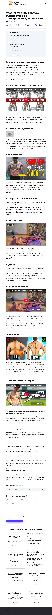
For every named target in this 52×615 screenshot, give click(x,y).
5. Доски (12, 48)
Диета (17, 2)
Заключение (13, 52)
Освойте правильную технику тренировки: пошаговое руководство (35, 540)
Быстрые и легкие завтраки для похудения (37, 574)
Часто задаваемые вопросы (17, 55)
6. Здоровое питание (15, 50)
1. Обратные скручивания (16, 40)
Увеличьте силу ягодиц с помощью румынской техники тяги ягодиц (36, 593)
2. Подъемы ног (14, 42)
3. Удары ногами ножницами (17, 44)
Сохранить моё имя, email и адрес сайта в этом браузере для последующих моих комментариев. (24, 517)
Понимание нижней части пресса (19, 37)
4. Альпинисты (14, 46)
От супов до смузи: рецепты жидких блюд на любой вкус (15, 594)
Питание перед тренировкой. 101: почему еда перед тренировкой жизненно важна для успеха (36, 560)
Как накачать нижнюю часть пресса (19, 35)
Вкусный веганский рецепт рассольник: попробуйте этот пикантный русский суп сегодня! (15, 575)
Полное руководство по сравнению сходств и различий (15, 536)
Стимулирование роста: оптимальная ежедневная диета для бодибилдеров (15, 554)
